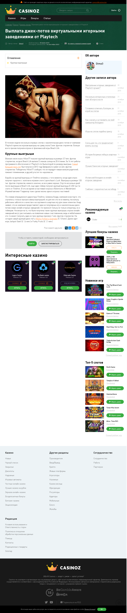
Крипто (52, 467)
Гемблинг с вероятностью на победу (100, 189)
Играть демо (116, 295)
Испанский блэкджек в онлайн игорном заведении (98, 179)
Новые (8, 458)
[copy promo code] (21, 283)
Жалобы (52, 509)
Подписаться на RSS (71, 602)
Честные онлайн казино (15, 484)
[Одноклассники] (73, 227)
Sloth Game (110, 367)
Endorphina (110, 370)
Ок (102, 609)
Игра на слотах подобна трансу (98, 131)
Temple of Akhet (112, 380)
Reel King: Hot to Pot (114, 327)
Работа (97, 462)
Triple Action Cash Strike (113, 341)
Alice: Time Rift (112, 421)
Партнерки (98, 467)
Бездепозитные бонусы (15, 496)
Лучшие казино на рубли (15, 488)
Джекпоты (9, 471)
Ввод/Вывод (54, 462)
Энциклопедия (11, 505)
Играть (17, 288)
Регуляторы (54, 492)
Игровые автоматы (13, 479)
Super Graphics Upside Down (114, 300)
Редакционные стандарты (16, 547)
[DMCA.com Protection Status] (62, 595)
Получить (114, 252)
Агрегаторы (54, 475)
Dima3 (21, 43)
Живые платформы (57, 471)
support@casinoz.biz (99, 2)
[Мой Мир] (69, 227)
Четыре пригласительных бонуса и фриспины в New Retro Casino (113, 240)
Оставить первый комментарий (79, 43)
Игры (23, 18)
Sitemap (8, 551)
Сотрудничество (100, 458)
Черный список (11, 462)
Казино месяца (55, 484)
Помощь (8, 538)
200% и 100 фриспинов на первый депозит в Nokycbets (113, 259)
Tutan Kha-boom (112, 408)
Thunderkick (110, 383)
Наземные (53, 479)
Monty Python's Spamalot (47, 218)
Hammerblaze (111, 394)
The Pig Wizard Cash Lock (114, 286)
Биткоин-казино (12, 500)
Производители (56, 458)
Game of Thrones (112, 313)
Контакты (9, 542)
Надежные (9, 475)
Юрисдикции (54, 488)
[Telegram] (76, 227)
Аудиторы (53, 496)
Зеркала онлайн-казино (15, 492)
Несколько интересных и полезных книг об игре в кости (100, 98)
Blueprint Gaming (112, 289)
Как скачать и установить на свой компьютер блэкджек (99, 121)
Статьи (47, 18)
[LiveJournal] (66, 227)
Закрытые (9, 467)
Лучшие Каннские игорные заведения (101, 166)
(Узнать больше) (90, 609)
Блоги (52, 505)
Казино (12, 18)
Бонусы (35, 18)
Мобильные (54, 500)
